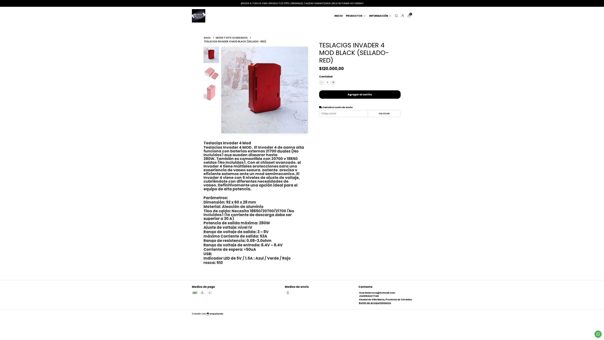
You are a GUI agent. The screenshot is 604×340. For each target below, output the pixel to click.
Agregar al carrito (360, 94)
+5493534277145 (369, 296)
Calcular (384, 113)
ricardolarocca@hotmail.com (377, 292)
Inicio (338, 16)
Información (379, 16)
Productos (354, 16)
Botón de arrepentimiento (375, 303)
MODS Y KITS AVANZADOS (232, 38)
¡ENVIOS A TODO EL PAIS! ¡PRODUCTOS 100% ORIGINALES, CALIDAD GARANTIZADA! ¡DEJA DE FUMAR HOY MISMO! (302, 3)
